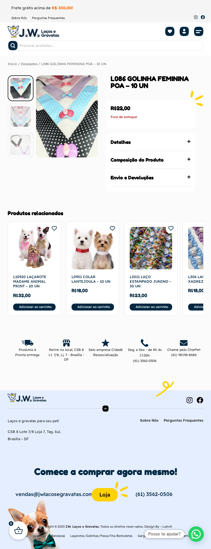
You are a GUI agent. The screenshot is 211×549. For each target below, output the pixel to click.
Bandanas (58, 536)
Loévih (167, 526)
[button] (198, 31)
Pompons (168, 536)
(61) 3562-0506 (144, 361)
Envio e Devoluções (132, 177)
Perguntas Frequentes (48, 18)
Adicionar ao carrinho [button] (35, 307)
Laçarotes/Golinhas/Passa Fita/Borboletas (101, 536)
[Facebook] (202, 17)
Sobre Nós (19, 18)
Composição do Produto (137, 160)
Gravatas (39, 536)
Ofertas (185, 536)
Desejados (29, 64)
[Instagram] (195, 17)
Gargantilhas (147, 536)
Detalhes (121, 142)
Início (12, 64)
